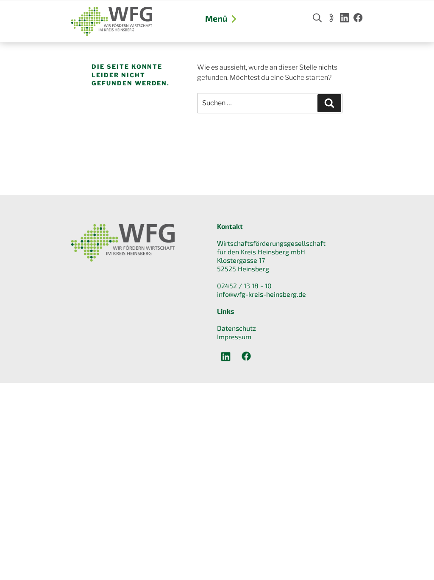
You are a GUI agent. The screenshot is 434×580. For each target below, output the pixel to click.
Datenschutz (236, 328)
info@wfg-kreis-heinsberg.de (261, 294)
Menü (216, 18)
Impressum (234, 336)
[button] (18, 561)
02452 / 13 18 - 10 (244, 286)
